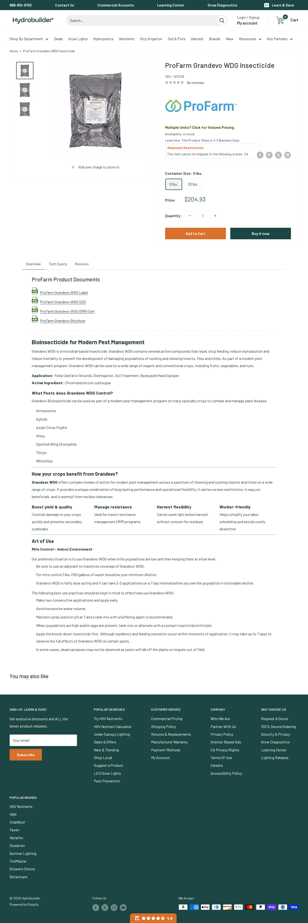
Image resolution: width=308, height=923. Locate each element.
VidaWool (17, 822)
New (229, 38)
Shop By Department (26, 38)
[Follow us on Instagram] (114, 907)
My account (247, 22)
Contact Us (64, 5)
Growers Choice (22, 868)
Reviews (82, 263)
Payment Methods (165, 750)
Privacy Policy (222, 734)
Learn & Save (283, 5)
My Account (160, 757)
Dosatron (17, 845)
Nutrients (127, 38)
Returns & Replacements (171, 734)
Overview (33, 263)
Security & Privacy (275, 734)
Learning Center (170, 5)
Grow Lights (78, 38)
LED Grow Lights (107, 773)
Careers (217, 765)
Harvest (197, 38)
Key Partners (277, 38)
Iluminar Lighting (23, 853)
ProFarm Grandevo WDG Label (64, 292)
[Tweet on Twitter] (278, 154)
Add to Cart (195, 233)
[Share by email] (287, 154)
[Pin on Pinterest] (269, 154)
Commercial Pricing (166, 718)
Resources (247, 38)
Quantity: (173, 215)
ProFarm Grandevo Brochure (62, 320)
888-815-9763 (21, 5)
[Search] (221, 20)
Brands (214, 38)
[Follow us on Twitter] (105, 907)
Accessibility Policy (226, 773)
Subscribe (26, 754)
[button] (153, 918)
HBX (13, 814)
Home (14, 51)
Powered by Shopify (24, 904)
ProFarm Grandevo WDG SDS (63, 301)
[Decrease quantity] (190, 216)
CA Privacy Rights (225, 750)
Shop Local (103, 757)
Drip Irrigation (151, 38)
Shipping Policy (163, 726)
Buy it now (261, 233)
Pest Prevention (107, 781)
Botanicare (18, 876)
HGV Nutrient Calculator (113, 726)
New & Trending (106, 750)
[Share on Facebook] (260, 154)
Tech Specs (58, 263)
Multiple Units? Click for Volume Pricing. (200, 127)
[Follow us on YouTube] (123, 907)
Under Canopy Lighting (112, 734)
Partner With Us (223, 726)
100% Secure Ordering (278, 726)
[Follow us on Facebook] (95, 907)
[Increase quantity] (215, 216)
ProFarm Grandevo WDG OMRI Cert (67, 311)
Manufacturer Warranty (169, 742)
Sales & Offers (105, 742)
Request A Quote (274, 718)
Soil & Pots (177, 38)
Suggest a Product (108, 765)
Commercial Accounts (115, 5)
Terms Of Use (221, 757)
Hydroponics (103, 38)
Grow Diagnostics (222, 5)
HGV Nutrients (21, 806)
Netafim (16, 837)
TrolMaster (18, 861)
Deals (58, 38)
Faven (14, 829)
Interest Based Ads (226, 742)
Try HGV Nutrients (108, 718)
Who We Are (220, 718)
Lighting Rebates (275, 757)
